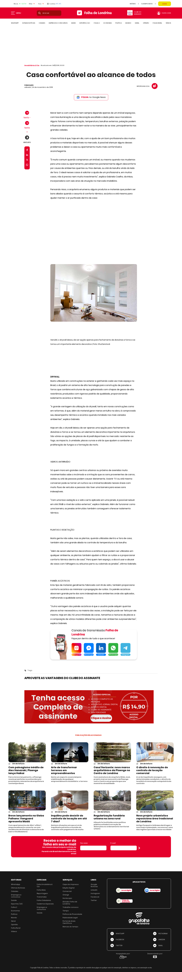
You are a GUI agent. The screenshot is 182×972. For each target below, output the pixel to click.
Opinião (14, 924)
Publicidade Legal (70, 917)
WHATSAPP (15, 23)
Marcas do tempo (70, 926)
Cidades (14, 891)
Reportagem (42, 893)
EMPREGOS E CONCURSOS (58, 23)
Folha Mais (41, 890)
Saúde (14, 900)
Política (14, 914)
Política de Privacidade (72, 914)
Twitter (94, 900)
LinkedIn (94, 890)
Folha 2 (14, 907)
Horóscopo (67, 898)
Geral (13, 921)
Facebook (95, 897)
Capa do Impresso (71, 884)
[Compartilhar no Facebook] (27, 150)
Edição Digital (68, 888)
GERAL (137, 23)
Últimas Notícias (18, 888)
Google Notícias (94, 885)
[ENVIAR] (139, 848)
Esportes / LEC (17, 904)
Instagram (95, 893)
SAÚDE (73, 23)
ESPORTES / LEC (84, 23)
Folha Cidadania (44, 900)
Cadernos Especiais (45, 904)
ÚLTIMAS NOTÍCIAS (28, 23)
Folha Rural (15, 928)
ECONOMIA (108, 23)
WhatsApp (15, 884)
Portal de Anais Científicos (69, 922)
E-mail (113, 843)
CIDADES (42, 23)
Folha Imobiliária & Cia (44, 885)
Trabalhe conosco (70, 907)
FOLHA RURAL (157, 23)
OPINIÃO (146, 23)
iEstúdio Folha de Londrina (70, 903)
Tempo (66, 911)
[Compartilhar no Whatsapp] (27, 165)
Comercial (67, 891)
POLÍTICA (118, 23)
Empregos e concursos (16, 896)
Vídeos (14, 931)
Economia (15, 911)
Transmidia (41, 897)
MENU (18, 13)
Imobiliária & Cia (31, 65)
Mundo (14, 917)
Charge (66, 895)
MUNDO (128, 23)
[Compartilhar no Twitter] (27, 160)
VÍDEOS (168, 23)
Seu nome (84, 843)
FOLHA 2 (97, 23)
